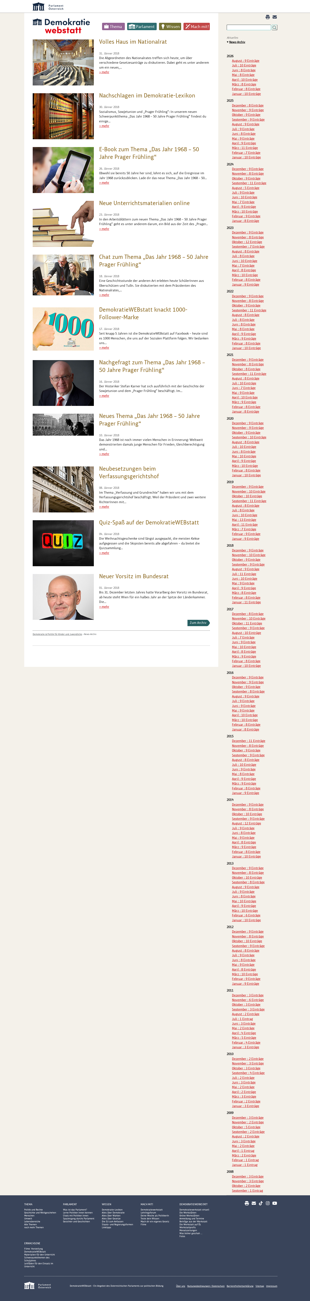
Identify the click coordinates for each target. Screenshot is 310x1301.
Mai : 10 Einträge (244, 456)
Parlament (145, 26)
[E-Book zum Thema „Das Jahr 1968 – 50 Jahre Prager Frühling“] (63, 170)
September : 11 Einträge (249, 183)
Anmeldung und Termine (191, 1218)
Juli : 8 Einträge (243, 256)
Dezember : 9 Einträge (248, 169)
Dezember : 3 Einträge (248, 995)
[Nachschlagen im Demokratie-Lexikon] (63, 116)
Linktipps (106, 1227)
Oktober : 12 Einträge (247, 242)
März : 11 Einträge (245, 148)
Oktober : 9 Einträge (246, 115)
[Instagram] (267, 1203)
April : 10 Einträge (245, 80)
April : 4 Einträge (244, 1033)
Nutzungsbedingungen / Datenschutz (206, 1286)
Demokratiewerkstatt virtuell (194, 1209)
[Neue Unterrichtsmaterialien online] (63, 224)
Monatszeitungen (188, 1230)
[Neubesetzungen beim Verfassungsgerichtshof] (63, 489)
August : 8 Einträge (245, 251)
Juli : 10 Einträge (244, 65)
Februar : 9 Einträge (246, 216)
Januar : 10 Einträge (246, 94)
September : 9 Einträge (248, 120)
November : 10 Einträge (249, 491)
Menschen (29, 1215)
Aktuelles (232, 37)
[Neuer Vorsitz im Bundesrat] (63, 597)
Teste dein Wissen (150, 1218)
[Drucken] (267, 17)
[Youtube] (274, 1203)
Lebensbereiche (32, 1221)
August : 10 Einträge (246, 633)
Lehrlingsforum (148, 1212)
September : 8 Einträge (248, 691)
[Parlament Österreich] (163, 6)
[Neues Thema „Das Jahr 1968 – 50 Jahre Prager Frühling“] (63, 425)
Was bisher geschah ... (190, 1233)
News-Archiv (90, 634)
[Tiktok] (260, 1203)
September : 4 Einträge (248, 1073)
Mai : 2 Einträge (243, 1028)
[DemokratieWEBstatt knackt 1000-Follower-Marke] (63, 329)
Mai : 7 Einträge (243, 202)
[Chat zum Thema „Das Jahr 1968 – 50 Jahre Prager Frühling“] (63, 275)
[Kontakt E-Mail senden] (274, 17)
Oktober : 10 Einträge (247, 496)
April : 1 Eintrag (243, 1151)
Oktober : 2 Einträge (246, 1186)
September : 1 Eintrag (247, 1191)
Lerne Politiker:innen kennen (78, 1212)
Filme (143, 1224)
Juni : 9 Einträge (244, 642)
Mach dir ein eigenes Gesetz (155, 1221)
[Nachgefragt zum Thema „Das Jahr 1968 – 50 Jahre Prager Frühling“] (63, 383)
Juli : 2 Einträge (243, 1078)
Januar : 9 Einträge (245, 284)
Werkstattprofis (187, 1227)
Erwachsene (32, 1243)
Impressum (271, 1286)
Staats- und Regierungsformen (117, 1224)
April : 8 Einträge (244, 270)
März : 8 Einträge (244, 84)
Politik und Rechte (33, 1209)
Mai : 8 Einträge (243, 75)
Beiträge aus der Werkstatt (193, 1221)
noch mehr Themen (34, 1227)
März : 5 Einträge (244, 1038)
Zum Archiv (198, 623)
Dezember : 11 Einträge (248, 741)
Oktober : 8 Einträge (246, 369)
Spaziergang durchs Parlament (78, 1218)
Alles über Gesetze (111, 1218)
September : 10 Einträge (249, 437)
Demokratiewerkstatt (152, 1209)
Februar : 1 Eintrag (245, 1160)
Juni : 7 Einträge (244, 388)
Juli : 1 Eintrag (242, 1019)
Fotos (182, 1236)
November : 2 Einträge (248, 1122)
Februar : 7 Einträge (246, 153)
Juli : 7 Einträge (243, 637)
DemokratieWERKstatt (193, 1204)
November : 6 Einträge (248, 1000)
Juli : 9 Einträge (243, 129)
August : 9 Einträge (245, 61)
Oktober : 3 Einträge (246, 1004)
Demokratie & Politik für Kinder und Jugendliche (57, 634)
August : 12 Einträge (246, 823)
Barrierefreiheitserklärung (240, 1286)
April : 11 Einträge (245, 525)
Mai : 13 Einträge (244, 520)
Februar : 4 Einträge (246, 1042)
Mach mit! (200, 26)
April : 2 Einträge (244, 1092)
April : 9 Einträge (244, 143)
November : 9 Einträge (248, 110)
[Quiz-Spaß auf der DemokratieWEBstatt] (63, 543)
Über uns (180, 1286)
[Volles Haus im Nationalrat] (63, 62)
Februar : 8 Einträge (246, 89)
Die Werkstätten (187, 1212)
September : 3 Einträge (248, 1009)
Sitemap (260, 1286)
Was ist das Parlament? (75, 1209)
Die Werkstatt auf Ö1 (190, 1224)
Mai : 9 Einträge (243, 138)
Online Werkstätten (189, 1215)
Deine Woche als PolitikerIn (155, 1215)
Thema (116, 26)
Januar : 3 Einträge (245, 1047)
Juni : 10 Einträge (244, 197)
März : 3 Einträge (244, 1096)
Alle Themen (30, 1224)
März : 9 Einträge (244, 338)
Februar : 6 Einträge (246, 915)
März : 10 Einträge (245, 211)
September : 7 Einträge (248, 247)
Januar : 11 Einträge (246, 602)
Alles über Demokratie (113, 1212)
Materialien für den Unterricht (39, 1254)
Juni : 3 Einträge (244, 1023)
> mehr (104, 72)
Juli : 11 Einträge (244, 574)
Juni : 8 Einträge (244, 70)
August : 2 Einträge (245, 1014)
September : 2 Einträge (248, 1132)
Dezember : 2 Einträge (248, 1059)
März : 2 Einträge (244, 1155)
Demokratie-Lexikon (112, 1209)
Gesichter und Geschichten (76, 1221)
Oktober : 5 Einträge (246, 1127)
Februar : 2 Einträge (246, 1101)
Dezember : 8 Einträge (248, 105)
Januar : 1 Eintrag (244, 1165)
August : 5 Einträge (245, 188)
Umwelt (28, 1218)
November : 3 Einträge (248, 1063)
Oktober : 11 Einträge (247, 623)
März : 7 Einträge (244, 529)
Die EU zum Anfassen (112, 1221)
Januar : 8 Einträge (245, 221)
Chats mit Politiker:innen (75, 1215)
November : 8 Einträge (248, 174)
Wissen (173, 26)
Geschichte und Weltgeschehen (40, 1212)
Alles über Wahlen (111, 1215)
